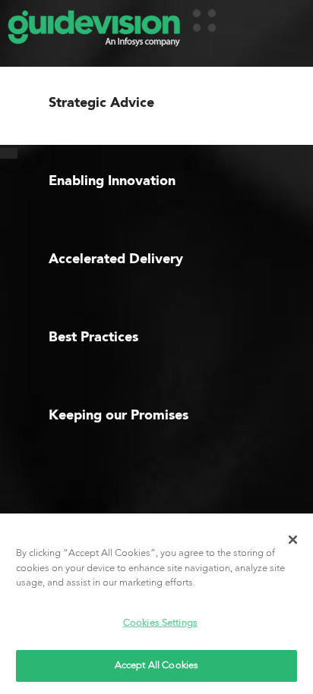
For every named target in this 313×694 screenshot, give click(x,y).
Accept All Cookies (156, 665)
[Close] (293, 539)
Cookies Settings (160, 623)
